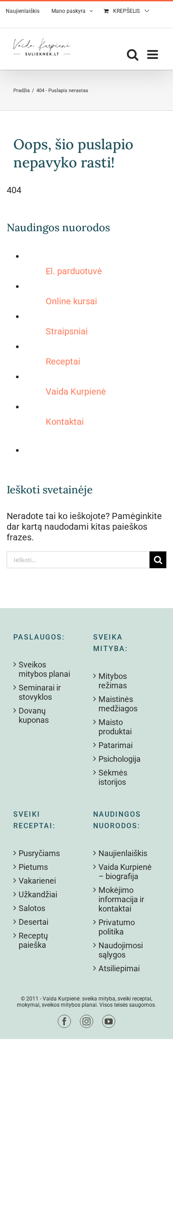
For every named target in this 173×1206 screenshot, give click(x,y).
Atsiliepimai (119, 968)
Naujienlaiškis (122, 853)
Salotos (32, 908)
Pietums (33, 867)
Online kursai (71, 301)
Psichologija (119, 759)
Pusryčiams (39, 853)
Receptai (63, 361)
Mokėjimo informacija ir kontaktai (121, 899)
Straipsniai (67, 331)
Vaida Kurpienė (76, 391)
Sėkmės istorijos (112, 777)
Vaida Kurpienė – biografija (125, 871)
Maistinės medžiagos (118, 703)
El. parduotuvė (74, 271)
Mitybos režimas (112, 680)
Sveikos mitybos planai (44, 669)
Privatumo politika (116, 927)
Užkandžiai (38, 894)
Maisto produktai (115, 726)
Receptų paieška (33, 940)
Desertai (33, 922)
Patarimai (115, 745)
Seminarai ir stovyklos (40, 692)
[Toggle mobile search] (132, 54)
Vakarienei (37, 880)
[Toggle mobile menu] (153, 54)
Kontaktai (65, 421)
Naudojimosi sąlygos (120, 950)
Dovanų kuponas (34, 715)
